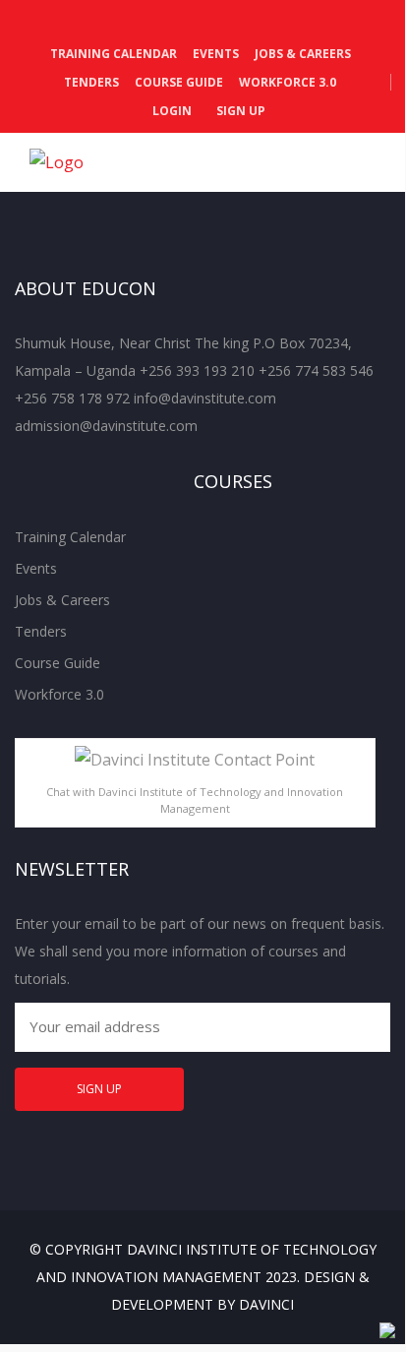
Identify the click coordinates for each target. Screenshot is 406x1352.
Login (170, 110)
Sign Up (239, 110)
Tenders (91, 82)
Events (216, 53)
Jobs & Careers (303, 53)
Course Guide (179, 82)
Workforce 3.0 (287, 82)
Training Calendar (113, 53)
